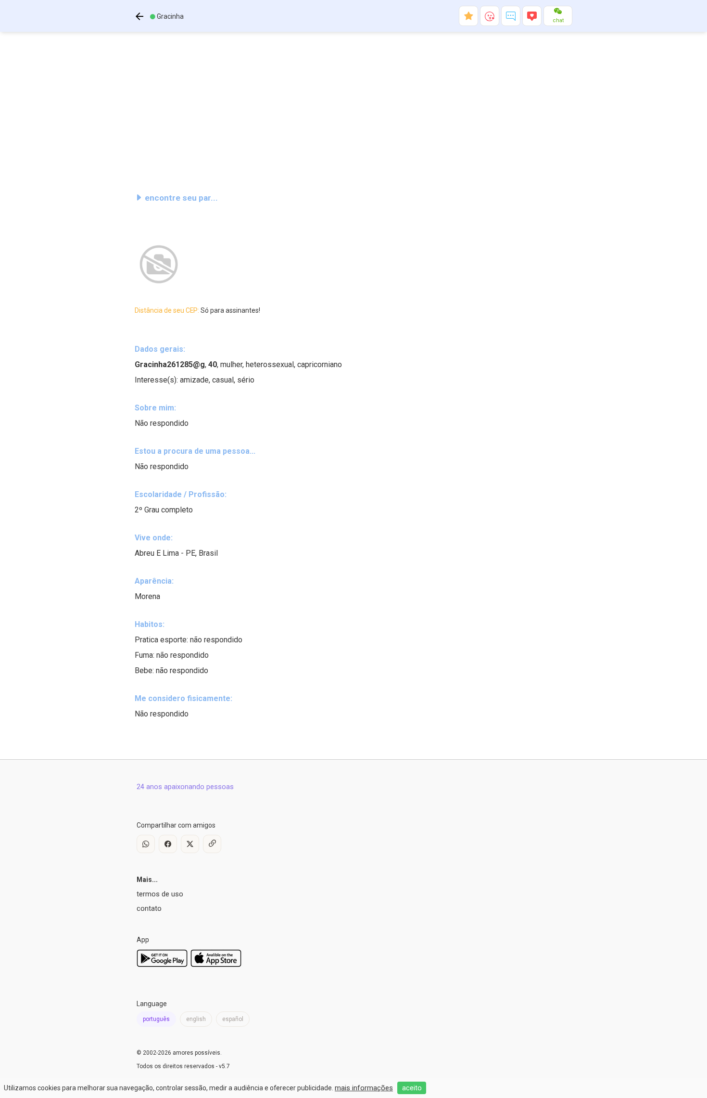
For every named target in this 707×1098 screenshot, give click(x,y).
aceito (412, 1088)
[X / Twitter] (190, 844)
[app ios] (215, 964)
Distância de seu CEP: (197, 310)
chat (558, 20)
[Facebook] (168, 844)
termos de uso (160, 894)
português (156, 1019)
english (196, 1019)
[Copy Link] (212, 844)
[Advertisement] (353, 107)
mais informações (364, 1088)
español (232, 1019)
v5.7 (224, 1066)
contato (149, 908)
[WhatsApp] (146, 844)
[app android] (162, 964)
